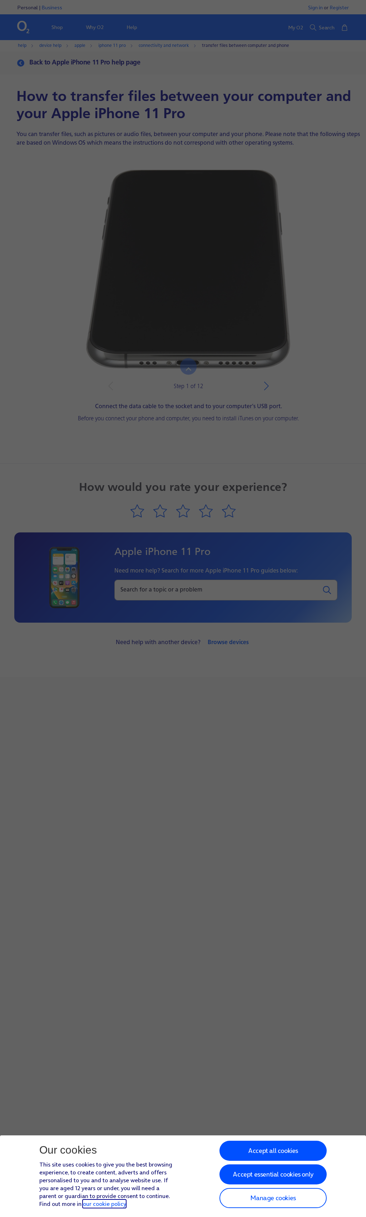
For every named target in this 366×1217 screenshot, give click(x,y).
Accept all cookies (273, 1150)
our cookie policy (104, 1204)
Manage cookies (273, 1197)
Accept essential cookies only (273, 1174)
